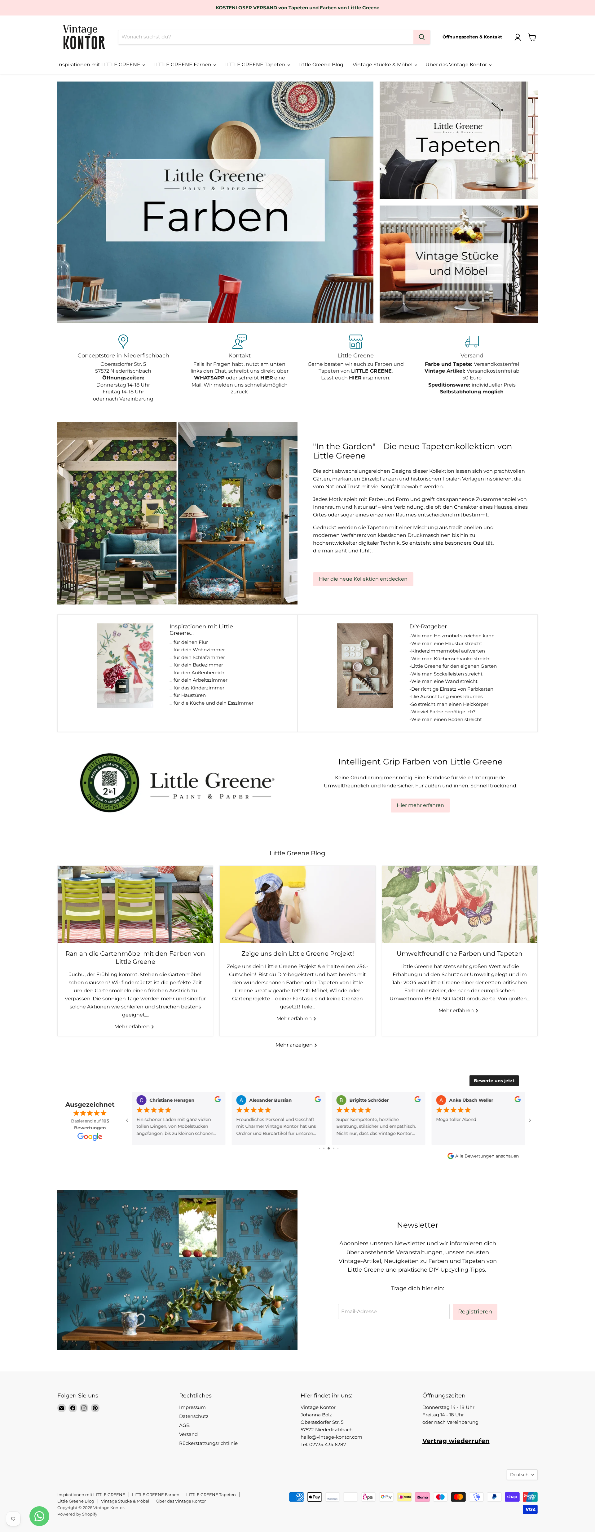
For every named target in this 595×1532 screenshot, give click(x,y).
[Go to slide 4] (323, 1148)
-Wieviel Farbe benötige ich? (442, 712)
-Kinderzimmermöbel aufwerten (447, 651)
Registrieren (475, 1311)
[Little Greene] (356, 368)
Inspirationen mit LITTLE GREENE (99, 65)
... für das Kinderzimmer (197, 688)
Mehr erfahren (132, 1026)
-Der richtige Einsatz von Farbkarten (451, 689)
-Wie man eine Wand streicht (443, 681)
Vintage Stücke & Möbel (383, 65)
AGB (184, 1425)
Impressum (192, 1407)
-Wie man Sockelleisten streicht (446, 674)
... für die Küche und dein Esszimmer (211, 703)
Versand (188, 1434)
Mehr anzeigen (294, 1045)
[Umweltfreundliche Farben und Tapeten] (459, 904)
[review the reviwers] (218, 1101)
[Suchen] (421, 37)
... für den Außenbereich (197, 672)
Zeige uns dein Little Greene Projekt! (297, 953)
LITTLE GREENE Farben (183, 65)
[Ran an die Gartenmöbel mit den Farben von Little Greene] (135, 904)
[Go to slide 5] (329, 1148)
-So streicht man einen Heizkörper (448, 704)
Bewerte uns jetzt (494, 1080)
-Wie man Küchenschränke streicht (450, 659)
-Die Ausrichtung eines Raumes (446, 696)
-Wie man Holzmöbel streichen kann (452, 636)
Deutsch (519, 1474)
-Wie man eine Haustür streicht (445, 643)
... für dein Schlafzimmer (197, 657)
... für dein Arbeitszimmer (198, 680)
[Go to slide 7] (337, 1148)
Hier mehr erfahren (420, 805)
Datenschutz (194, 1416)
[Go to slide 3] (319, 1148)
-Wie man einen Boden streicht (445, 719)
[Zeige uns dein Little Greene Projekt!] (297, 904)
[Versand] (472, 368)
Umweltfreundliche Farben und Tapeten (459, 953)
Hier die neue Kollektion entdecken (363, 579)
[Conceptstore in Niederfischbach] (123, 368)
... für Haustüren (188, 695)
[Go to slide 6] (333, 1148)
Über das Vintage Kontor (456, 65)
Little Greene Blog (320, 65)
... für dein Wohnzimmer (197, 650)
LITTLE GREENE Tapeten (255, 65)
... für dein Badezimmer (196, 665)
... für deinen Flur (189, 642)
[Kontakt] (239, 368)
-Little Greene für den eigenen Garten (453, 666)
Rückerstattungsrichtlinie (208, 1443)
